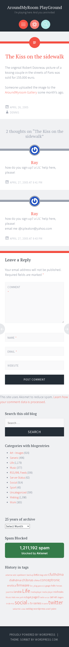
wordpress (39, 608)
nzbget (27, 597)
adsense (9, 575)
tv (28, 603)
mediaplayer (36, 592)
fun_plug (33, 585)
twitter (55, 602)
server (53, 597)
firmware (23, 585)
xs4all (48, 608)
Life (12, 462)
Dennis (14, 112)
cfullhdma (56, 574)
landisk (18, 591)
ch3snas (27, 580)
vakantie (16, 608)
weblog (29, 608)
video (23, 609)
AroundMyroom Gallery (21, 92)
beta (36, 574)
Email (12, 351)
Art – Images (16, 453)
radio (42, 597)
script (47, 597)
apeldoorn (21, 575)
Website (13, 365)
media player (47, 592)
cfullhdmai (15, 580)
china (37, 580)
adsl (14, 575)
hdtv (53, 585)
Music (13, 467)
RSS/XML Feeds (18, 472)
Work (13, 502)
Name (12, 337)
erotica (11, 585)
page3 (35, 597)
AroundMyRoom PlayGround (34, 7)
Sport (13, 487)
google (48, 585)
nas (13, 597)
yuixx (53, 608)
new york (19, 597)
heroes (59, 585)
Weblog (14, 497)
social (21, 602)
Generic (14, 457)
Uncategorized (18, 492)
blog (41, 575)
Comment (14, 289)
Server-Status (17, 477)
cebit (45, 575)
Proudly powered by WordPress (32, 634)
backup (30, 575)
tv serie (45, 603)
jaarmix (9, 592)
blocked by (38, 551)
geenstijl (41, 586)
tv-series (35, 603)
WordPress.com (46, 639)
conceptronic (50, 580)
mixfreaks (58, 591)
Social (13, 482)
